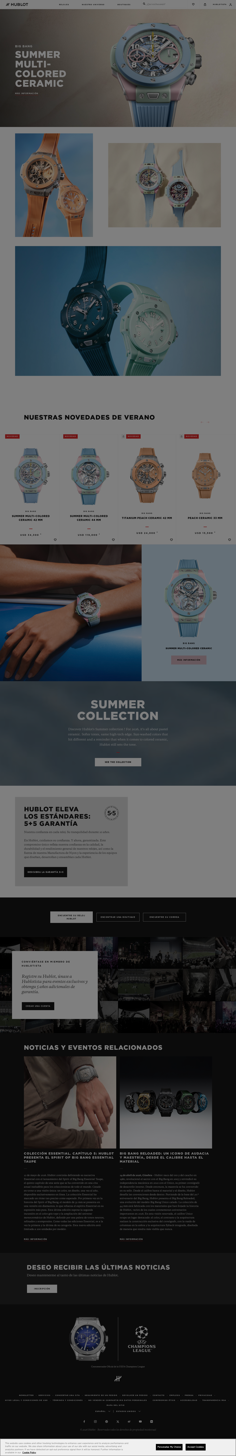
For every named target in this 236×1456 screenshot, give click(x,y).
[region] (118, 1447)
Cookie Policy (29, 1453)
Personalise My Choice (169, 1447)
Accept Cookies (195, 1447)
